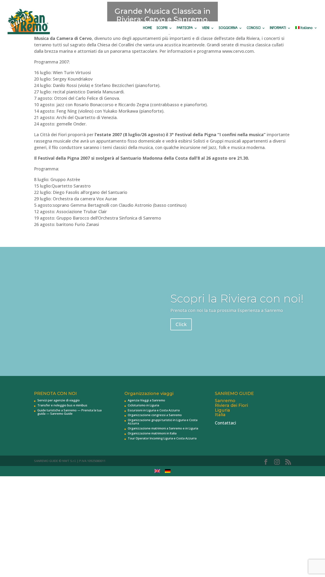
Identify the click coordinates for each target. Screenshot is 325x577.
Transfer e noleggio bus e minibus (62, 405)
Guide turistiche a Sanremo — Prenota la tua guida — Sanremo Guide (69, 412)
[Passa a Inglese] (157, 471)
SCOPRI (162, 28)
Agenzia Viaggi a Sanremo (146, 400)
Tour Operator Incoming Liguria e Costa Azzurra (162, 438)
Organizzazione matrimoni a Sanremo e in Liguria (163, 428)
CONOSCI (254, 28)
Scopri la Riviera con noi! (237, 298)
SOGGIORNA (228, 28)
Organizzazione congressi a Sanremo (155, 415)
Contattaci (225, 423)
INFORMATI (278, 28)
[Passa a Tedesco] (167, 471)
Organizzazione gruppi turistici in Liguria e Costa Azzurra (162, 421)
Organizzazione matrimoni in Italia (152, 433)
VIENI (205, 28)
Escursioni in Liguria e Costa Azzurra (154, 410)
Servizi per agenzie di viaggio (58, 400)
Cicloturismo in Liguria (143, 405)
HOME (147, 28)
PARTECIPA (185, 28)
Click (181, 324)
